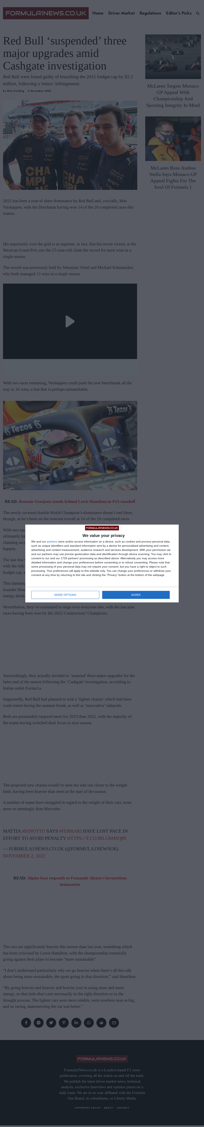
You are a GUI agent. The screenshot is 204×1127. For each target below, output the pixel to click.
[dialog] (102, 563)
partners (52, 541)
